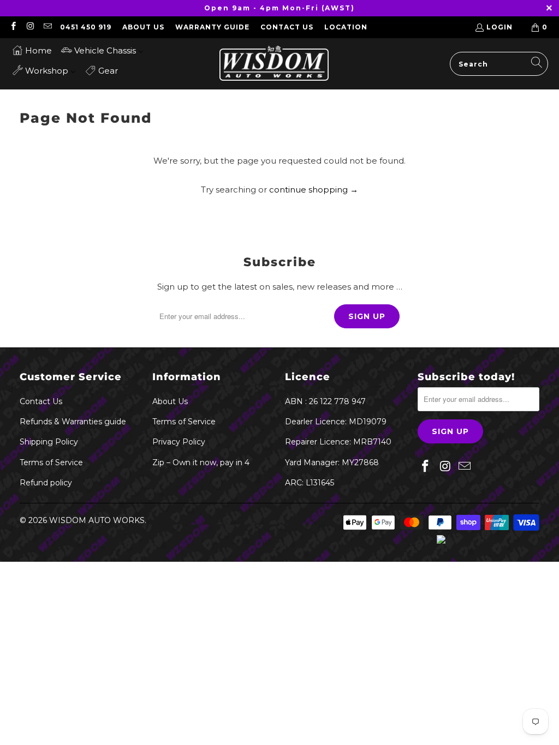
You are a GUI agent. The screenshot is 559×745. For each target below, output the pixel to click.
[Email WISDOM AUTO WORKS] (47, 27)
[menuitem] (32, 50)
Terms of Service (51, 462)
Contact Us (286, 27)
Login (499, 27)
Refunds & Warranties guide (73, 421)
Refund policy (46, 483)
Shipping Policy (49, 442)
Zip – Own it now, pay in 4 (200, 462)
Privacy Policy (178, 442)
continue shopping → (313, 189)
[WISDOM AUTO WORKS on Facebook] (12, 27)
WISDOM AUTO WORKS (97, 520)
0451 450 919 (85, 27)
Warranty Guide (212, 27)
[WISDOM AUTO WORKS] (274, 63)
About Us (143, 27)
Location (345, 27)
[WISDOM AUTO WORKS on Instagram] (29, 27)
